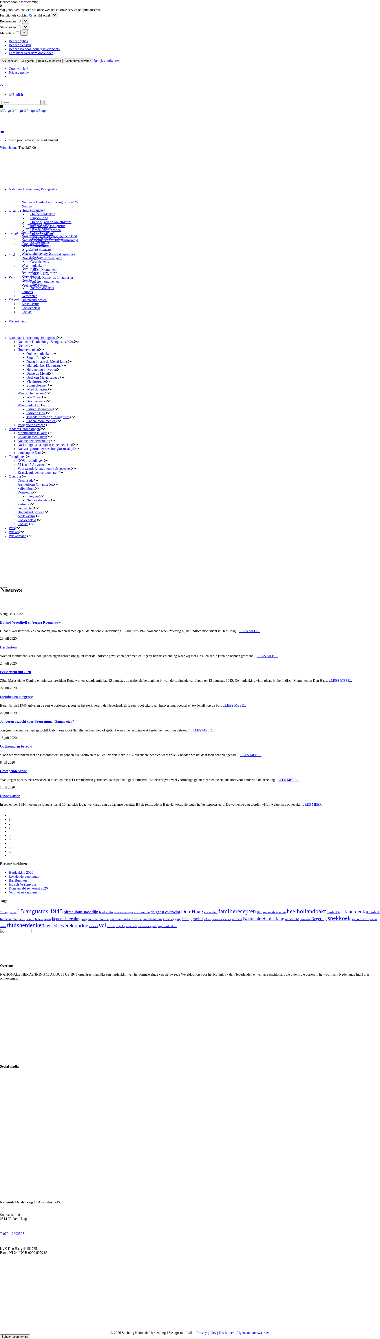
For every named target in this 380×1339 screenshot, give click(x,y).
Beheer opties (18, 41)
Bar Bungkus (18, 880)
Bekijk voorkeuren (49, 61)
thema (3, 926)
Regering (319, 918)
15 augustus (8, 912)
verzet (111, 926)
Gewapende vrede (13, 771)
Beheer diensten (20, 45)
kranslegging (172, 919)
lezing (187, 918)
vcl (102, 925)
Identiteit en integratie (16, 697)
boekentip (106, 912)
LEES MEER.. (249, 631)
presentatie (305, 919)
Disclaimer (226, 1333)
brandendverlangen (123, 912)
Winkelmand (9, 147)
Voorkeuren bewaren (78, 61)
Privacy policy (19, 72)
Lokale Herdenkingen (24, 876)
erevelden (210, 912)
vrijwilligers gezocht (126, 926)
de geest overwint (165, 912)
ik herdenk (354, 911)
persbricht (292, 919)
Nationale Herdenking (263, 918)
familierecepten (237, 911)
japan (47, 919)
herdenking (334, 912)
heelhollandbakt (306, 911)
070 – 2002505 (13, 1234)
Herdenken (8, 647)
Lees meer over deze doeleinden (31, 53)
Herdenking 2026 (21, 872)
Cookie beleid (18, 68)
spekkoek (339, 918)
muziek (237, 919)
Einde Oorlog (10, 796)
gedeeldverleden (274, 912)
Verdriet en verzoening (24, 892)
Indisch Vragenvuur (22, 884)
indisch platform (34, 919)
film (259, 912)
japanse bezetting (66, 918)
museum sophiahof (221, 919)
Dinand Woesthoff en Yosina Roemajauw (30, 622)
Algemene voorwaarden (253, 1333)
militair (207, 919)
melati (198, 918)
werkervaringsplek (147, 926)
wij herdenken (167, 926)
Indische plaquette (12, 919)
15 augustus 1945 (40, 911)
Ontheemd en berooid (16, 746)
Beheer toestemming (15, 1336)
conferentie (142, 912)
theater (373, 919)
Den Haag (192, 911)
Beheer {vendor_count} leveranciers (34, 49)
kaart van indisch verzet (126, 919)
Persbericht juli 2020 (15, 672)
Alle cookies (9, 61)
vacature (93, 926)
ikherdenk (373, 912)
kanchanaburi (152, 919)
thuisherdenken (25, 925)
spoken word (360, 919)
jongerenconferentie (95, 919)
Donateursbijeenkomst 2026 (28, 888)
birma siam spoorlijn (81, 912)
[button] (190, 6)
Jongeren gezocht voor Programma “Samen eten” (37, 721)
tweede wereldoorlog (66, 925)
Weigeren (28, 61)
